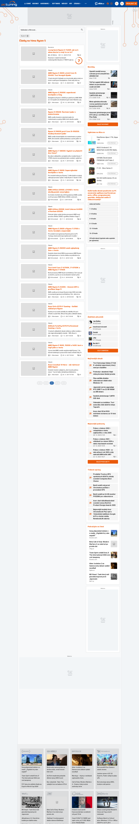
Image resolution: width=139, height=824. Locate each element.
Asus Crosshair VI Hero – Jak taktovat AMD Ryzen (64, 366)
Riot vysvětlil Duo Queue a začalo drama (105, 768)
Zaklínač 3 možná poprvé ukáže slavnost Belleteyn (55, 819)
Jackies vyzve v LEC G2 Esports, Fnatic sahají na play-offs (107, 776)
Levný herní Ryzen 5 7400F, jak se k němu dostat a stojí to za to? (63, 51)
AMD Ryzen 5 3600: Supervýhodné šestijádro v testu (62, 171)
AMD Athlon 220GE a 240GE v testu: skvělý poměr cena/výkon (63, 191)
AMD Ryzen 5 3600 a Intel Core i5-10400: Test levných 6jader (62, 74)
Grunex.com (93, 538)
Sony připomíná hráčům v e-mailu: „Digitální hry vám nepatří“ (99, 533)
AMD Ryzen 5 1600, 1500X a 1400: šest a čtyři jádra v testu (65, 346)
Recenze (51, 47)
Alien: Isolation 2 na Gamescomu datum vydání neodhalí (99, 566)
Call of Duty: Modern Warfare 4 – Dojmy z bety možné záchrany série (81, 784)
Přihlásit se (131, 3)
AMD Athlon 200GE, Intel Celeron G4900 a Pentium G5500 (65, 210)
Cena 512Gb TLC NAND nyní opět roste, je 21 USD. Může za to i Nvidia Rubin (81, 820)
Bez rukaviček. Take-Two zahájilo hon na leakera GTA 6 (57, 783)
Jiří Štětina (53, 55)
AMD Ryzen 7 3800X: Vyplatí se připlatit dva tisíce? (65, 152)
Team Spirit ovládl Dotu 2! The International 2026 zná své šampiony (99, 555)
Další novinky (103, 124)
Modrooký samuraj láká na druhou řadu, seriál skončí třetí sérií (56, 769)
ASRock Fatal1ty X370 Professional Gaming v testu (63, 327)
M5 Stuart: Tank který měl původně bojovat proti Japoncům (99, 576)
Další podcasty (102, 462)
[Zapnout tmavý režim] (122, 3)
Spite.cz (92, 570)
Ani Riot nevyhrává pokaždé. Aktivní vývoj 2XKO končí (56, 777)
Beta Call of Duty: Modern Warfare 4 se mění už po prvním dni (99, 544)
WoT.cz (91, 581)
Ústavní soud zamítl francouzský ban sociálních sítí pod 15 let (81, 812)
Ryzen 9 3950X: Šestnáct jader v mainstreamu (62, 113)
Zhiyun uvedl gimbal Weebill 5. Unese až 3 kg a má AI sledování (107, 812)
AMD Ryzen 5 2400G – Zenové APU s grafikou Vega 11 (63, 288)
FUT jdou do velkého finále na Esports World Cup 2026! (32, 785)
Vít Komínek (54, 199)
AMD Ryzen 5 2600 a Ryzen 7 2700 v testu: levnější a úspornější (64, 230)
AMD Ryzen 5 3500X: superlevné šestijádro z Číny (62, 93)
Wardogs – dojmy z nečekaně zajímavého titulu (82, 777)
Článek (50, 70)
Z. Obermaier (54, 83)
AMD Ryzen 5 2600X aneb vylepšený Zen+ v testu (63, 249)
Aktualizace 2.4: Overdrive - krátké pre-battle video (31, 819)
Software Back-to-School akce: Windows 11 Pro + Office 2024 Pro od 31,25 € (107, 820)
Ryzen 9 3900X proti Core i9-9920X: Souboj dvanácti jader (63, 132)
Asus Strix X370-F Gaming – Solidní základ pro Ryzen (63, 307)
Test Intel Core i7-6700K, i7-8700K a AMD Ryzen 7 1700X (64, 269)
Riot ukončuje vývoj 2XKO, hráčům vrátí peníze (105, 783)
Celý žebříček (102, 350)
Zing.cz (91, 549)
